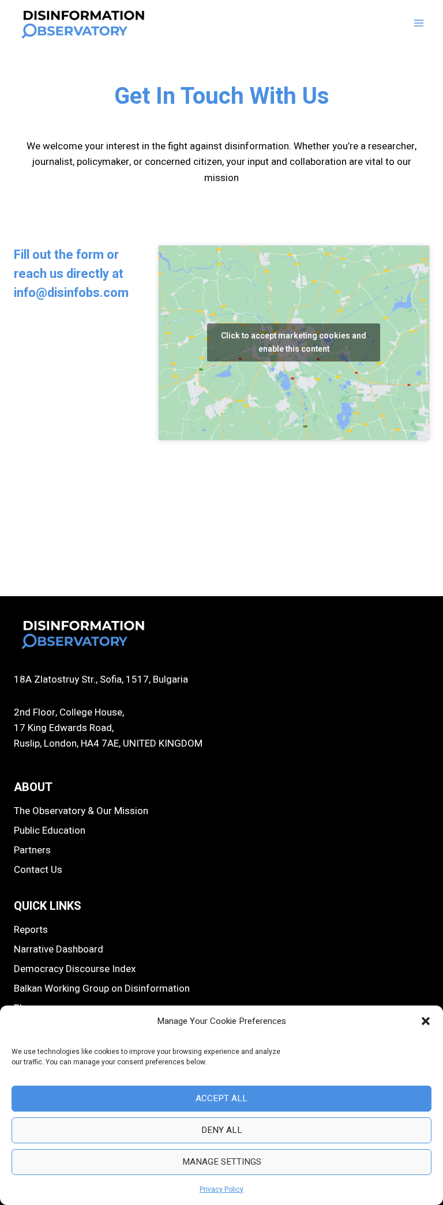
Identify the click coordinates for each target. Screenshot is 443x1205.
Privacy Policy (221, 1189)
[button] (425, 1021)
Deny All (221, 1130)
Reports (31, 929)
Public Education (49, 830)
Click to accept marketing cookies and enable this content (293, 342)
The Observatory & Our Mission (81, 811)
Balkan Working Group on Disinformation (102, 988)
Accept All (221, 1098)
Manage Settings (221, 1161)
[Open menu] (418, 23)
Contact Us (38, 870)
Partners (32, 850)
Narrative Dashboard (58, 949)
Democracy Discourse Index (75, 969)
